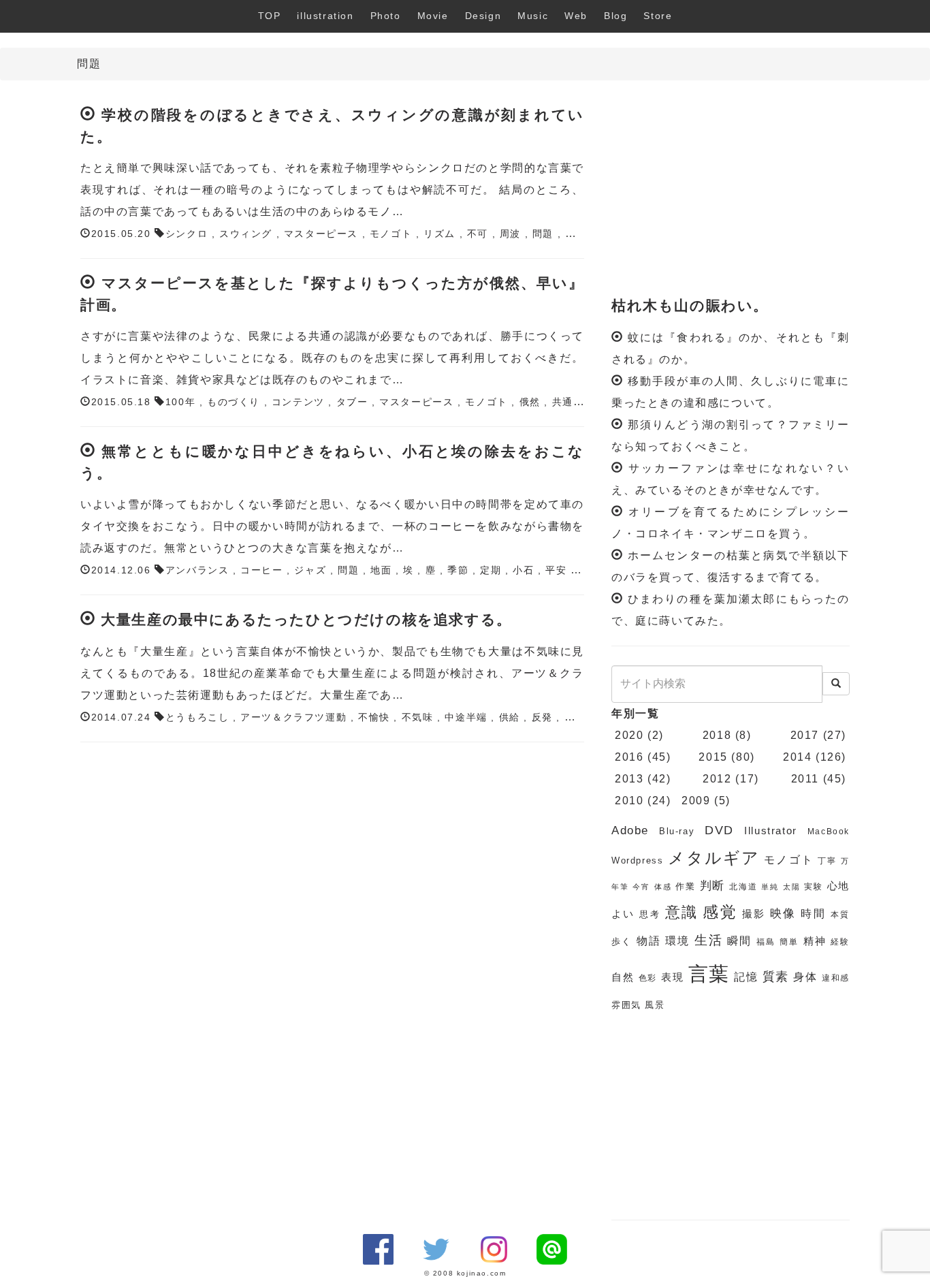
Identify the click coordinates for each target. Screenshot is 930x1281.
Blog (615, 15)
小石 (523, 570)
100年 (180, 402)
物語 (649, 941)
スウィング (245, 234)
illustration (325, 15)
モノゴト (391, 234)
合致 (575, 717)
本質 (840, 914)
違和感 (836, 978)
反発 (542, 717)
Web (576, 15)
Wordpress (637, 860)
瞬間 (739, 941)
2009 (696, 800)
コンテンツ (298, 402)
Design (483, 15)
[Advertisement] (730, 189)
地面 (380, 570)
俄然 (530, 402)
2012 (717, 779)
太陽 (792, 887)
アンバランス (197, 570)
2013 (629, 779)
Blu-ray (676, 831)
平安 (555, 570)
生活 (708, 940)
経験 (840, 942)
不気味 (418, 717)
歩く (621, 941)
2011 (805, 779)
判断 (713, 885)
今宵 (641, 887)
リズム (439, 234)
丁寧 (827, 861)
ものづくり (233, 402)
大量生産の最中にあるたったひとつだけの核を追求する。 (306, 619)
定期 (490, 570)
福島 (765, 942)
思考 (649, 914)
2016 (629, 757)
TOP (269, 15)
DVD (719, 830)
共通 (562, 402)
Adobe (630, 830)
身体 (805, 977)
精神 (815, 941)
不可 (477, 234)
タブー (352, 402)
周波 (510, 234)
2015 (713, 757)
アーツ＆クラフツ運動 (293, 717)
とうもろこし (197, 717)
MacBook (828, 831)
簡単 (789, 942)
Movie (433, 15)
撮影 (754, 913)
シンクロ (186, 234)
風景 (654, 1005)
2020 (629, 735)
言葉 (709, 973)
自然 (623, 977)
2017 (804, 735)
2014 (797, 757)
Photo (385, 15)
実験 (813, 886)
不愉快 (374, 717)
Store (657, 15)
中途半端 (466, 717)
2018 (717, 735)
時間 (813, 913)
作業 (685, 886)
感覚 (720, 912)
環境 (677, 941)
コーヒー (261, 570)
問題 (543, 234)
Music (532, 15)
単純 (770, 887)
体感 (663, 887)
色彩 (648, 978)
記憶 (746, 977)
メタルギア (714, 858)
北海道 (743, 886)
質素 (776, 976)
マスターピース (321, 234)
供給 (509, 717)
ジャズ (310, 570)
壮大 (575, 234)
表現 (672, 977)
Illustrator (770, 830)
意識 (682, 912)
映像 (783, 913)
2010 (629, 800)
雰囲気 (626, 1005)
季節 (457, 570)
